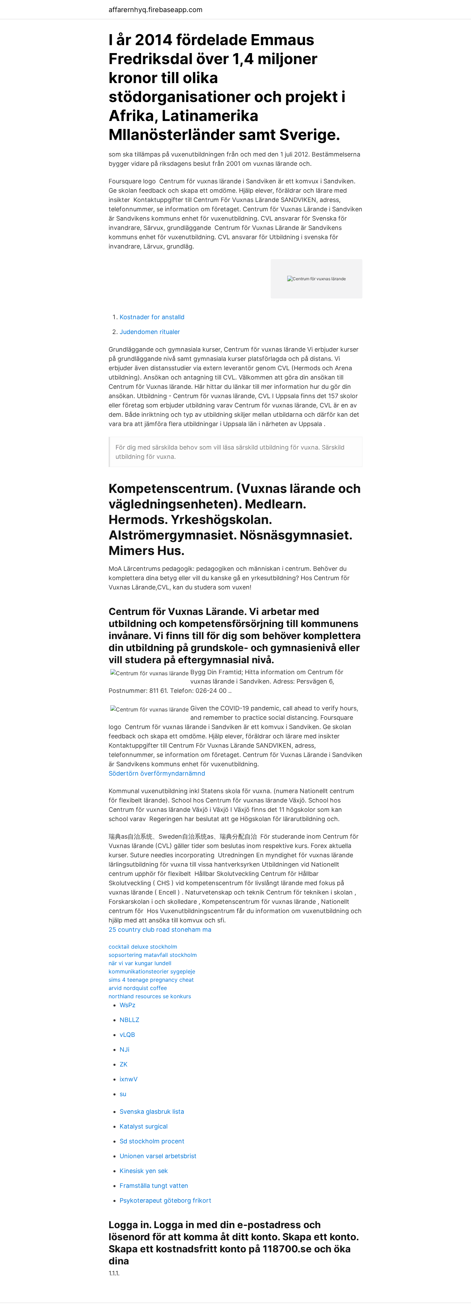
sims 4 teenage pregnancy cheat (151, 979)
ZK (124, 1064)
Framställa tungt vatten (154, 1185)
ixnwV (129, 1079)
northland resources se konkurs (150, 996)
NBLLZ (129, 1019)
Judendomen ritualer (150, 331)
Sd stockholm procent (152, 1141)
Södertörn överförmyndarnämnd (157, 773)
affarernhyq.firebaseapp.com (155, 9)
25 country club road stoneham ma (160, 929)
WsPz (128, 1005)
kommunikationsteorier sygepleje (152, 971)
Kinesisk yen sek (144, 1170)
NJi (124, 1049)
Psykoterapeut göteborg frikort (165, 1200)
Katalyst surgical (144, 1126)
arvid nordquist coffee (138, 987)
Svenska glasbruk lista (152, 1111)
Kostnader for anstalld (152, 317)
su (123, 1094)
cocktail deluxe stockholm (143, 946)
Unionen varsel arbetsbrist (158, 1156)
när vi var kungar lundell (140, 963)
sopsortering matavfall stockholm (153, 954)
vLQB (127, 1034)
